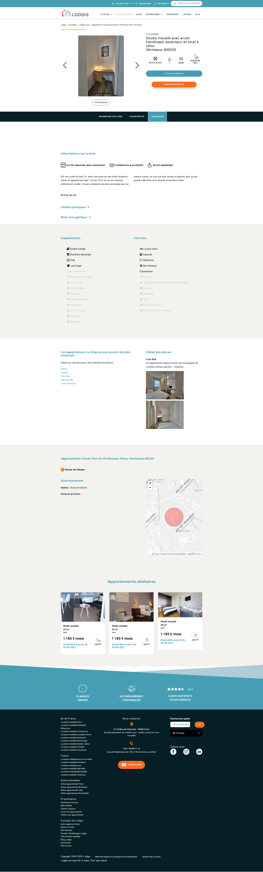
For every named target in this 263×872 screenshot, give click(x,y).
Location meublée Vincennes (73, 750)
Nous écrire (135, 765)
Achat (139, 14)
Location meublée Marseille (73, 768)
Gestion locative (68, 808)
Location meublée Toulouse (73, 774)
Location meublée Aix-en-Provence (76, 759)
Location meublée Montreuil (73, 737)
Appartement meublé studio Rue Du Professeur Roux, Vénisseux (117, 25)
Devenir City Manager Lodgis (74, 833)
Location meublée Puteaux (73, 747)
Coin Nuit (65, 376)
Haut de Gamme (124, 14)
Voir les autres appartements (73, 29)
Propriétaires (153, 14)
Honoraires (66, 842)
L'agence (186, 14)
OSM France (197, 554)
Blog (197, 14)
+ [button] (150, 483)
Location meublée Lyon (71, 765)
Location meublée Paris (71, 722)
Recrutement (66, 830)
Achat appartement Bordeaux (74, 787)
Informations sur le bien (110, 117)
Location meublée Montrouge (74, 740)
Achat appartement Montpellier (75, 793)
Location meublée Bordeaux (73, 762)
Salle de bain (67, 380)
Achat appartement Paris (72, 784)
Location (105, 14)
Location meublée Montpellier (74, 771)
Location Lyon (84, 25)
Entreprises (172, 14)
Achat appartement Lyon (72, 790)
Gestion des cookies (151, 856)
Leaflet (156, 554)
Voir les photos (101, 102)
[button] (92, 93)
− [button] (150, 488)
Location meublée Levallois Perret (76, 734)
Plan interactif (137, 117)
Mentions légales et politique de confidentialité (116, 856)
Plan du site (66, 845)
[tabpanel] (82, 623)
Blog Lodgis (66, 839)
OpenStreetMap (175, 554)
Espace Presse (67, 827)
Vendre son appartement (72, 815)
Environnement (68, 383)
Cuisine (64, 372)
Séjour (64, 368)
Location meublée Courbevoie (74, 731)
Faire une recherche (174, 84)
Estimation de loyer (69, 802)
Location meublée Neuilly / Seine (75, 744)
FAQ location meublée (70, 836)
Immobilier (72, 25)
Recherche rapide (180, 718)
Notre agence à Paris (70, 824)
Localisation (157, 117)
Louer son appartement (71, 811)
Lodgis (63, 25)
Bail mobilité (66, 805)
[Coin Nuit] (165, 385)
